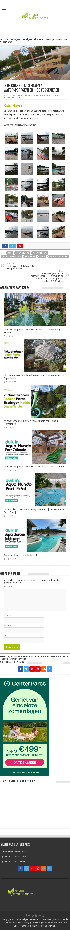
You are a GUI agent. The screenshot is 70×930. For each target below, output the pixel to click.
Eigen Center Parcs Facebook (14, 856)
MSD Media (62, 919)
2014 (10, 253)
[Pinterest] (32, 669)
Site (5, 635)
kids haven (30, 257)
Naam (7, 615)
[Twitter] (26, 669)
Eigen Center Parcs (12, 257)
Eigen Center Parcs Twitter (13, 861)
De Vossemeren (40, 253)
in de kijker (15, 39)
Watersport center (58, 257)
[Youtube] (38, 669)
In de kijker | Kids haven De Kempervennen (21, 266)
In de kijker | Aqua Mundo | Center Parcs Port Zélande (34, 466)
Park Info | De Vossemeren (47, 95)
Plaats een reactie (14, 97)
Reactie (8, 587)
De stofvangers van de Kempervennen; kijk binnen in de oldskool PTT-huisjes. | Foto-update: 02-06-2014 (47, 276)
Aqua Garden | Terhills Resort (20, 555)
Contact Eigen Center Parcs (13, 851)
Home (5, 39)
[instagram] (49, 669)
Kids (33, 95)
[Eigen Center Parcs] (35, 17)
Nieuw (42, 257)
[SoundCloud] (43, 669)
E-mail (7, 625)
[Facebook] (20, 669)
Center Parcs (22, 253)
